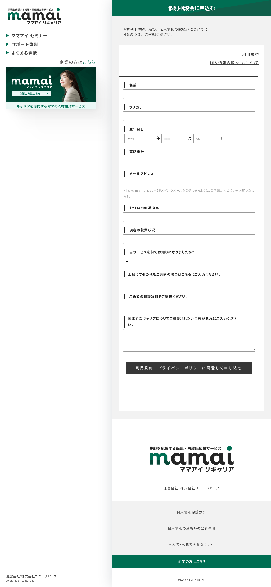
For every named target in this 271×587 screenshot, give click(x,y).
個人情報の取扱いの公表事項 (192, 528)
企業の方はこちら (192, 561)
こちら (89, 62)
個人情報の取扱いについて (234, 62)
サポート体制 (25, 44)
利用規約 (250, 54)
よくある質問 (25, 53)
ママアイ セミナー (30, 35)
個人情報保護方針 (191, 512)
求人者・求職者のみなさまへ (192, 544)
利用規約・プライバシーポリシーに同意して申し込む (189, 368)
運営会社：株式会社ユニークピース (31, 576)
